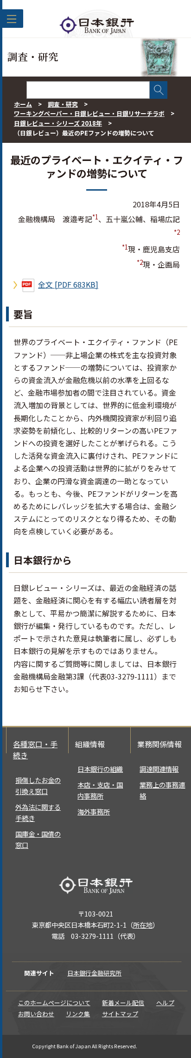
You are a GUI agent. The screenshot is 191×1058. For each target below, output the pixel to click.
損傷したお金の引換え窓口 (38, 785)
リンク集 (78, 1013)
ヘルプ (165, 1002)
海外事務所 (93, 811)
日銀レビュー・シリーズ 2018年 (58, 123)
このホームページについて (54, 1002)
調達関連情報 (159, 769)
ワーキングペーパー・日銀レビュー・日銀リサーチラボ (89, 113)
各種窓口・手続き (35, 749)
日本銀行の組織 (100, 769)
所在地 (143, 925)
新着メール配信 (123, 1002)
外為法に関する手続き (38, 812)
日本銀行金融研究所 (94, 972)
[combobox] (88, 90)
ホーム (23, 104)
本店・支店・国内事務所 (100, 790)
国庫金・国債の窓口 (38, 839)
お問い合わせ (36, 1013)
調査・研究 (63, 104)
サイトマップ (120, 1013)
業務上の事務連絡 (162, 790)
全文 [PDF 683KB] (68, 284)
